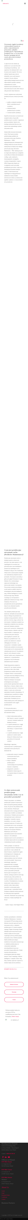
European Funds (6, 1195)
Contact (3, 1199)
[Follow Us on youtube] (9, 1157)
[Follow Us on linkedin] (6, 1157)
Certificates (4, 1197)
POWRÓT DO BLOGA (10, 969)
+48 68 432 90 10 (10, 1153)
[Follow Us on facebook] (3, 1157)
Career (3, 1191)
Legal (3, 1193)
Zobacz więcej (15, 1016)
